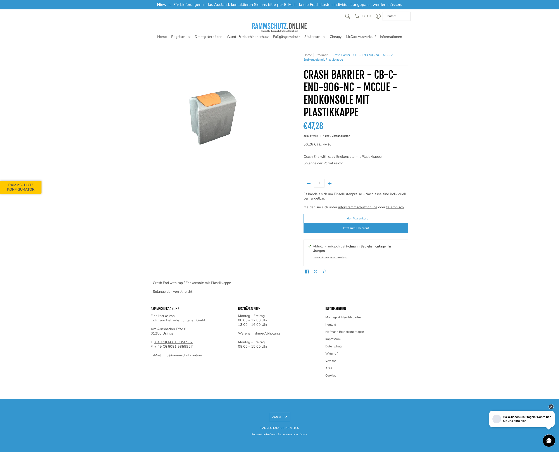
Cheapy (336, 37)
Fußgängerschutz (286, 37)
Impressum (333, 339)
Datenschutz (333, 346)
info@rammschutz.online (357, 207)
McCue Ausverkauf (361, 37)
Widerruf (331, 354)
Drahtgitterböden (208, 37)
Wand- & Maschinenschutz (248, 37)
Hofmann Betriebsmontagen (344, 332)
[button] (307, 271)
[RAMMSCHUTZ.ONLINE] (279, 28)
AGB (328, 368)
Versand (330, 361)
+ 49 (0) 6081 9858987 (173, 342)
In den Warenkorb (356, 218)
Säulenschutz (314, 37)
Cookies (330, 375)
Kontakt (330, 324)
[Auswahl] (329, 183)
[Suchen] (347, 16)
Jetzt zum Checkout (356, 228)
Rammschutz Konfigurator (21, 187)
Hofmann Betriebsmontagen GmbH (179, 320)
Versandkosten (341, 136)
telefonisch (395, 207)
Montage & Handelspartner (343, 317)
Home (162, 37)
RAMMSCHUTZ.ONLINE (275, 428)
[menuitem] (362, 16)
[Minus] (309, 183)
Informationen (391, 37)
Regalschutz (180, 37)
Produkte (322, 55)
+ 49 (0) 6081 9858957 (173, 346)
